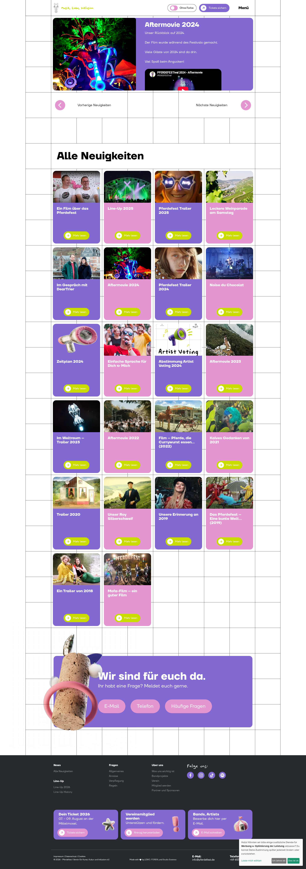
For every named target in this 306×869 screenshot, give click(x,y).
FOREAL (154, 859)
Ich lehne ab (278, 860)
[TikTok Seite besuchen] (211, 775)
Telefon (145, 706)
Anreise (113, 776)
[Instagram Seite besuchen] (201, 775)
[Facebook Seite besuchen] (190, 775)
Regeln (113, 785)
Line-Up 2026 (62, 787)
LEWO (147, 859)
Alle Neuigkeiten (63, 771)
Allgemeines (116, 771)
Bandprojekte (160, 776)
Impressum (59, 856)
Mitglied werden (161, 785)
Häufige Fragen (188, 706)
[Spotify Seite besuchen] (222, 775)
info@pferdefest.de (203, 859)
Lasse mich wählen (251, 860)
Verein (155, 780)
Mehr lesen (79, 235)
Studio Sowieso (169, 859)
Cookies (81, 856)
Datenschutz (70, 856)
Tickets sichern (217, 8)
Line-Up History (63, 792)
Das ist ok (293, 860)
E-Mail (111, 706)
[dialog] (271, 852)
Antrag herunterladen (147, 832)
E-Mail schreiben (211, 832)
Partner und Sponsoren (165, 790)
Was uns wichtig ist (163, 771)
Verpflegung (116, 780)
